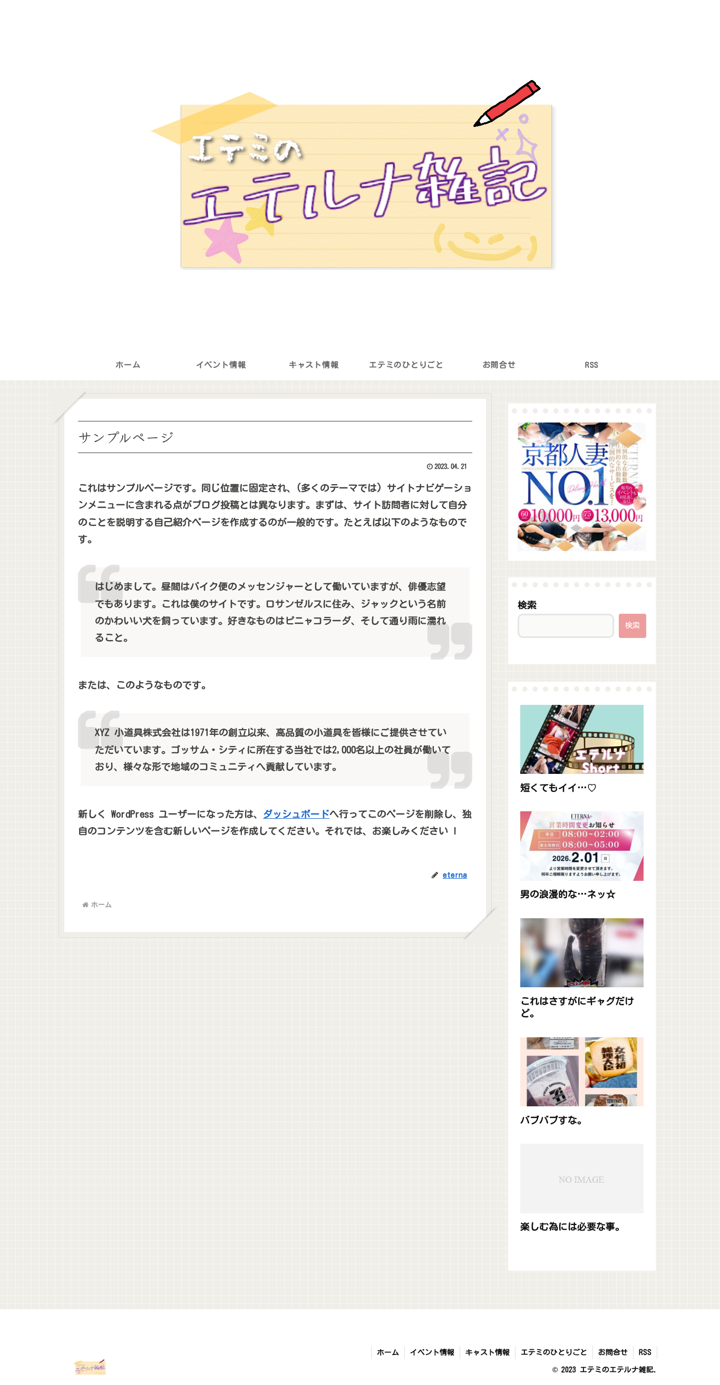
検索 (527, 605)
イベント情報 (432, 1352)
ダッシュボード (296, 814)
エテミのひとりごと (554, 1352)
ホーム (388, 1352)
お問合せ (613, 1352)
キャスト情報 (487, 1352)
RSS (645, 1352)
